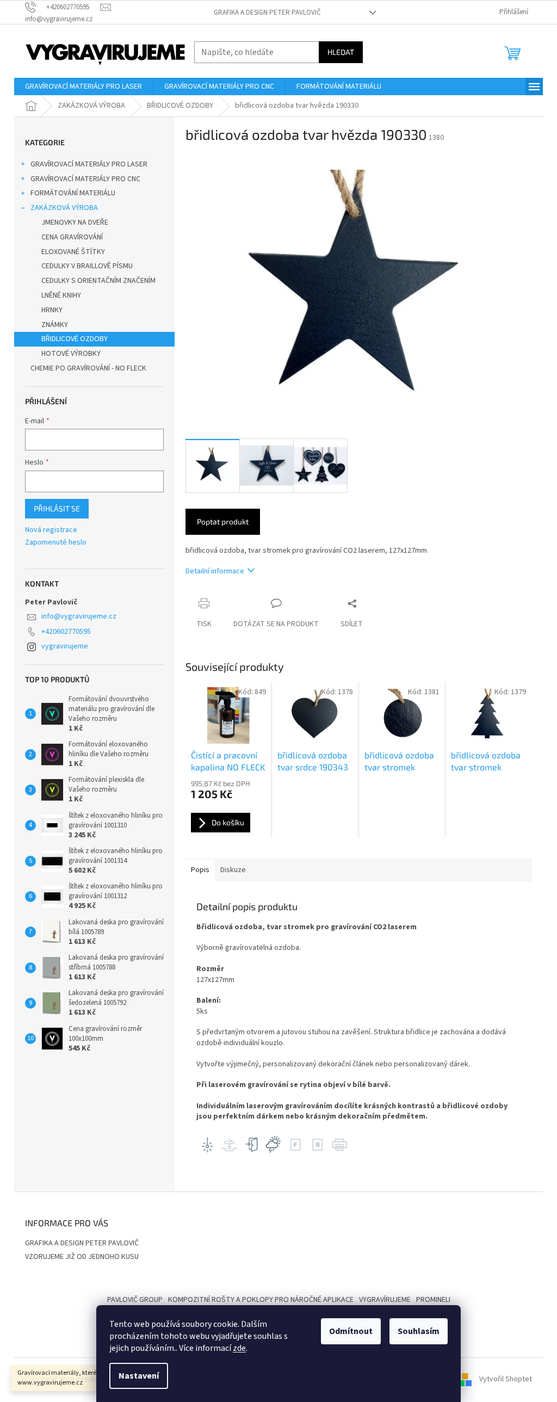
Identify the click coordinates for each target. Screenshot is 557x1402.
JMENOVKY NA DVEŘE (74, 222)
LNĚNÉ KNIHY (61, 295)
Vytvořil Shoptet (505, 1379)
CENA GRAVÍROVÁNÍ (72, 237)
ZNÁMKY (54, 324)
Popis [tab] (200, 869)
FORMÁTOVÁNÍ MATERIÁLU (72, 193)
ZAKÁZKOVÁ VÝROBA (64, 207)
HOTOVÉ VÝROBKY (71, 353)
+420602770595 (66, 631)
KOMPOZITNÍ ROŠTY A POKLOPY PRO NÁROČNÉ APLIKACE (261, 1299)
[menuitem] (83, 86)
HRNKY (52, 310)
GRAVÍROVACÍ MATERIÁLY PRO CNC (85, 179)
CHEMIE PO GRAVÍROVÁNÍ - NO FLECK (88, 368)
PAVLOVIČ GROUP (135, 1299)
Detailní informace (214, 571)
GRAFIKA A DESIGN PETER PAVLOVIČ (267, 12)
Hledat (340, 52)
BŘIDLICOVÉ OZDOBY (74, 338)
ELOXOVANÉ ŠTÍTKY (73, 251)
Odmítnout (351, 1331)
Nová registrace (51, 530)
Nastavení (139, 1376)
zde (239, 1348)
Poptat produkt (223, 521)
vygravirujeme (64, 646)
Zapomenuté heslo (55, 543)
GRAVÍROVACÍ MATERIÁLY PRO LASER (88, 164)
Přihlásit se (57, 508)
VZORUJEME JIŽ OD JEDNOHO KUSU (82, 1256)
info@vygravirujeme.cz (78, 616)
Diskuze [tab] (233, 869)
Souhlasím (419, 1331)
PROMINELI (433, 1299)
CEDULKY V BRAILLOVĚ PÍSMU (87, 266)
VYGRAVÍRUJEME (385, 1299)
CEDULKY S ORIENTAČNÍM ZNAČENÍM (98, 280)
